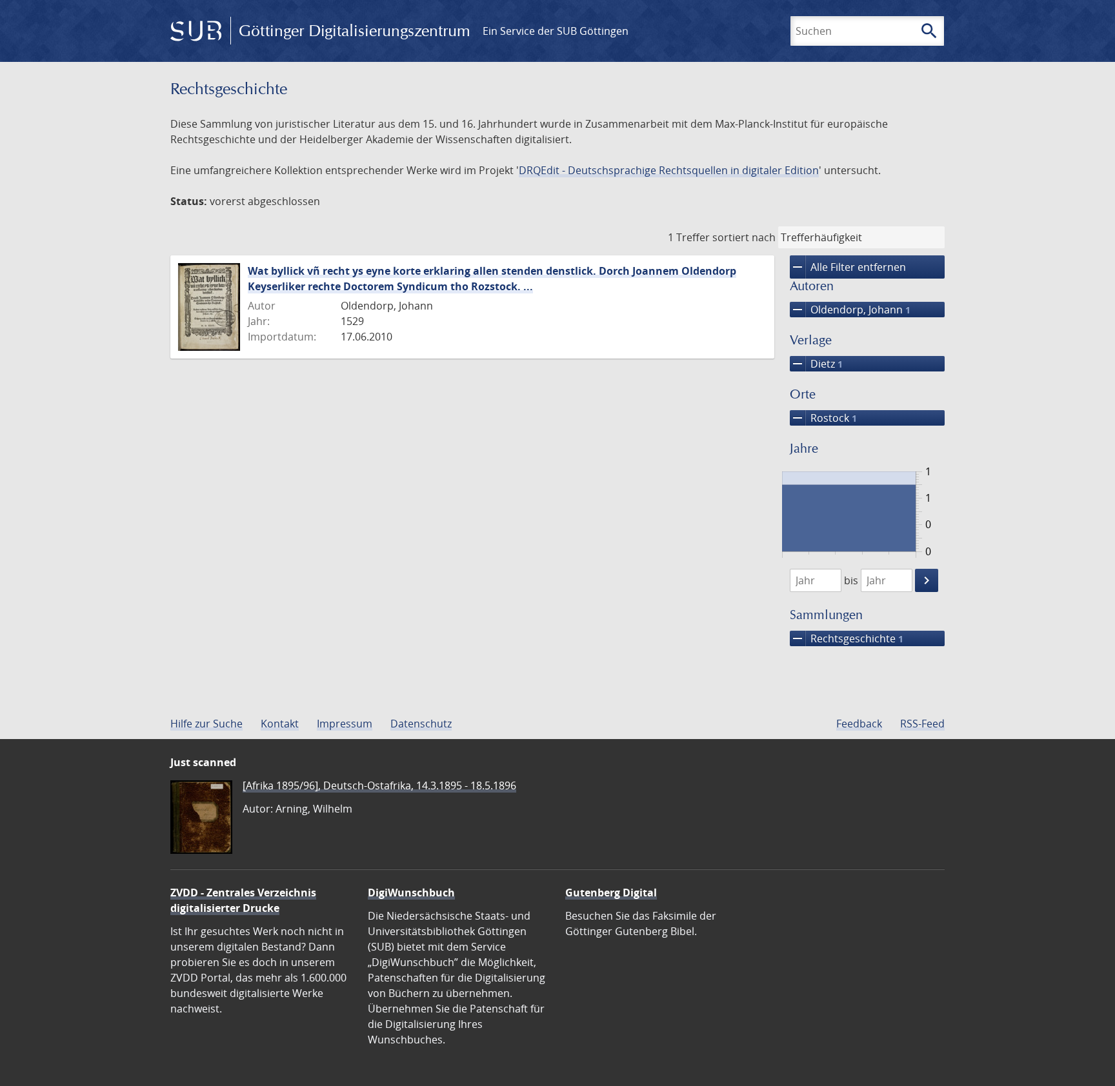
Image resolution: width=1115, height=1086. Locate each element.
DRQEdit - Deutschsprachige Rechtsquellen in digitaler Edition (669, 170)
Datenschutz (421, 723)
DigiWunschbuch (411, 892)
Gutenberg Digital (611, 892)
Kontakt (280, 723)
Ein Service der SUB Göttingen (555, 31)
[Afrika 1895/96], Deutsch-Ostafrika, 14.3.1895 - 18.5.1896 (379, 785)
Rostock (823, 418)
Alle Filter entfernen (848, 267)
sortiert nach (744, 237)
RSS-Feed (922, 723)
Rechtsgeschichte (846, 638)
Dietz (816, 363)
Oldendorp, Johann (850, 309)
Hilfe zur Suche (206, 723)
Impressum (344, 723)
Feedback (859, 723)
